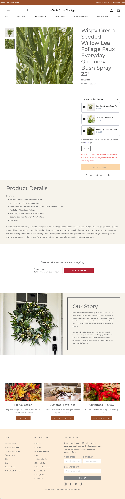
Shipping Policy (40, 463)
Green (86, 148)
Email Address (71, 467)
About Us (37, 443)
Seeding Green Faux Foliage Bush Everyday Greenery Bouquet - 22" (107, 106)
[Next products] (117, 99)
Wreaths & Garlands (40, 16)
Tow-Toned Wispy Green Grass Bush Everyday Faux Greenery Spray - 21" (107, 118)
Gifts (6, 459)
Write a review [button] (79, 270)
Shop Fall (23, 418)
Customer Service (40, 459)
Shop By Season (21, 16)
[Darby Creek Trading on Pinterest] (75, 483)
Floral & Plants (10, 455)
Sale (119, 16)
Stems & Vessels (60, 16)
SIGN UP (82, 478)
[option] (44, 55)
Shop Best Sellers (62, 418)
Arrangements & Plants (81, 16)
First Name (69, 457)
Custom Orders (10, 467)
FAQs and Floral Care (42, 451)
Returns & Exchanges (42, 467)
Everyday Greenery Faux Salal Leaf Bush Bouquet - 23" (107, 129)
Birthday (88, 457)
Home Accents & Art (102, 16)
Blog (36, 455)
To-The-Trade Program (13, 471)
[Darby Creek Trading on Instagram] (65, 483)
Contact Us (38, 479)
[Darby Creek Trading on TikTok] (81, 483)
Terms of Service (40, 471)
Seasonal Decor (10, 443)
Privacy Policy (39, 475)
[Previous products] (112, 99)
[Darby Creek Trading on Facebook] (70, 483)
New (6, 16)
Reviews (37, 447)
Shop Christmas (102, 418)
